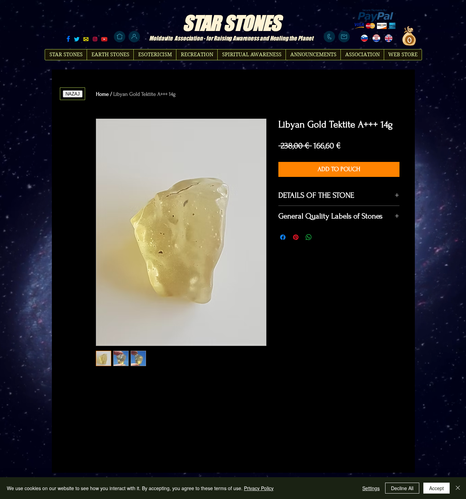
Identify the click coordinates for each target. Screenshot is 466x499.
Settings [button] (371, 488)
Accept (436, 488)
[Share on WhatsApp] (309, 237)
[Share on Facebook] (283, 237)
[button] (408, 40)
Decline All (402, 488)
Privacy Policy (259, 488)
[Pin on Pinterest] (296, 237)
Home (102, 94)
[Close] (458, 488)
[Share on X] (322, 237)
